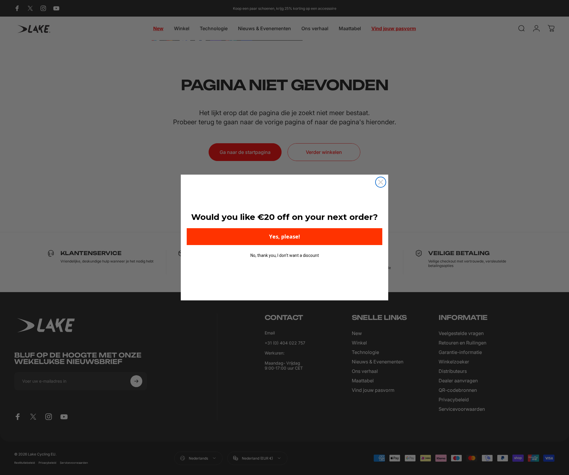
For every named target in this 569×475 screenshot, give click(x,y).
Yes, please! (284, 236)
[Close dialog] (380, 182)
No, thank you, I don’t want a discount (284, 255)
